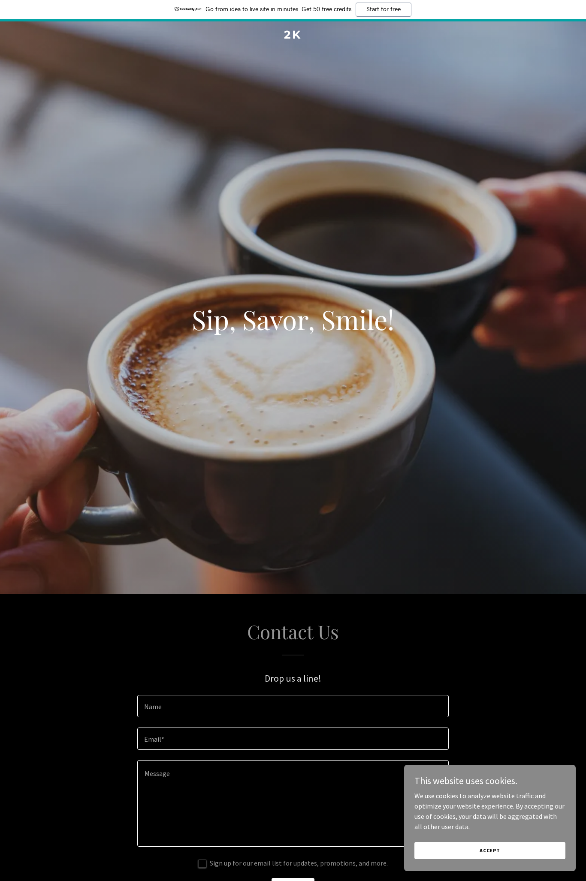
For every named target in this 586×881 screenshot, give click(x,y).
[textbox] (292, 706)
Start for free (383, 9)
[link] (293, 36)
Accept (490, 850)
